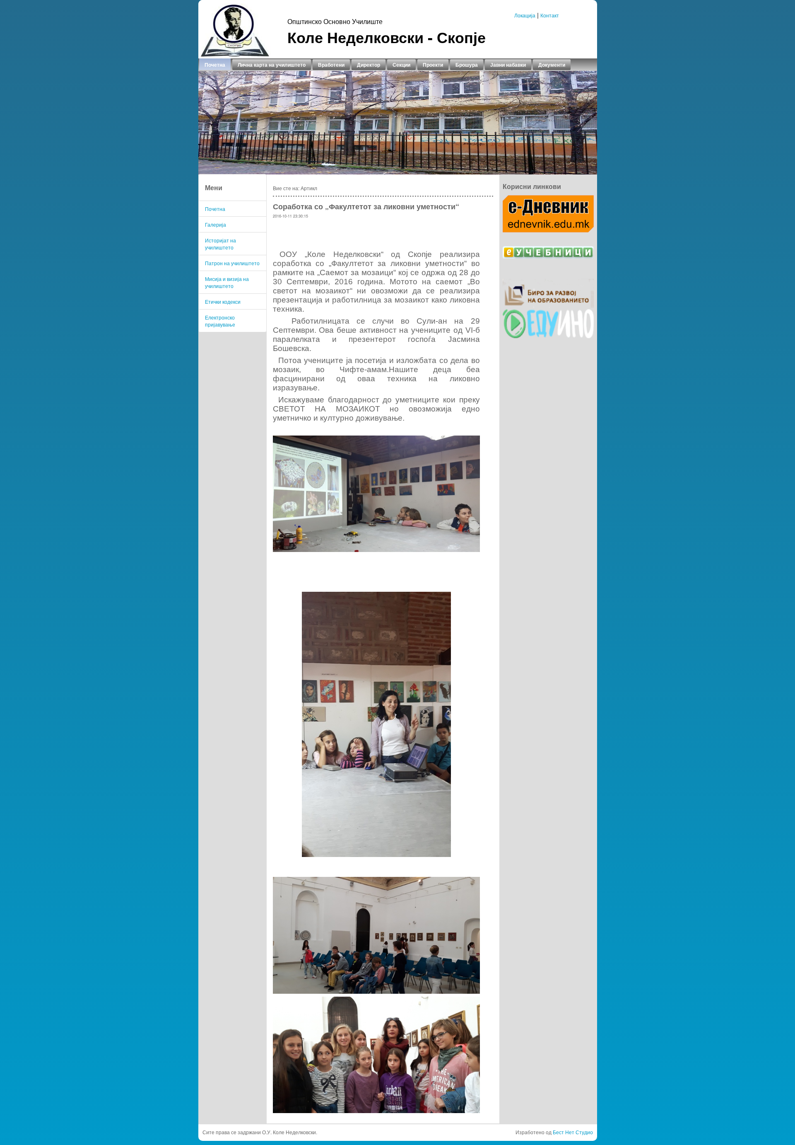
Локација (524, 15)
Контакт (549, 15)
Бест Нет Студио (573, 1131)
